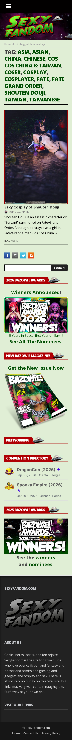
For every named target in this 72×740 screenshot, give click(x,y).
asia (24, 51)
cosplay (35, 72)
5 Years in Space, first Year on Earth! (36, 335)
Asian (40, 51)
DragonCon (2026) (39, 469)
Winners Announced (35, 292)
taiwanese (44, 99)
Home (7, 44)
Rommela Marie (19, 211)
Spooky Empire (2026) (40, 487)
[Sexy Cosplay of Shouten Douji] (36, 157)
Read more (11, 240)
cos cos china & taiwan (32, 62)
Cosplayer (19, 79)
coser (12, 72)
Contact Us (31, 733)
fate (43, 79)
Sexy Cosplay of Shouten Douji (31, 207)
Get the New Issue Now (36, 367)
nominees (40, 564)
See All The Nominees (35, 341)
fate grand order (34, 82)
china (12, 58)
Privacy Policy (50, 733)
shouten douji (24, 92)
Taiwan (15, 99)
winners (45, 557)
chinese (34, 58)
